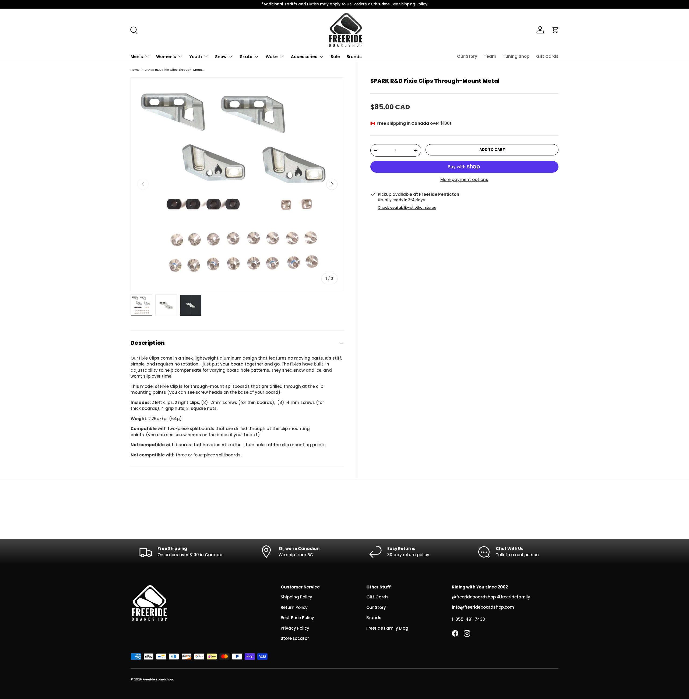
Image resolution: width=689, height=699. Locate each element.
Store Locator (295, 638)
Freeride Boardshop (158, 679)
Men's (137, 56)
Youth (195, 56)
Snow (221, 56)
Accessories (304, 56)
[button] (555, 30)
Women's (166, 56)
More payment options (464, 179)
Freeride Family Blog (387, 628)
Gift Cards (547, 56)
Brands (354, 56)
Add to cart (492, 149)
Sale (335, 56)
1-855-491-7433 (468, 619)
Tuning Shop (516, 56)
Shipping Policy (296, 597)
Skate (246, 56)
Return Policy (294, 607)
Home (135, 69)
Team (490, 56)
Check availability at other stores (407, 207)
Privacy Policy (295, 628)
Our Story (467, 56)
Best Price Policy (297, 617)
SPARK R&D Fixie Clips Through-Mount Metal (175, 69)
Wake (272, 56)
